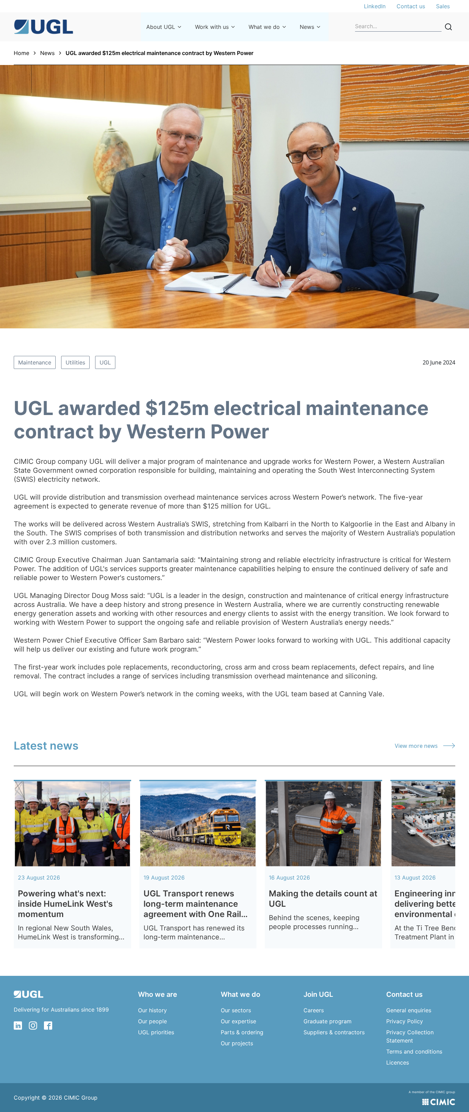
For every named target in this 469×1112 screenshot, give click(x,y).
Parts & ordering (242, 1032)
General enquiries (408, 1010)
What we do (264, 26)
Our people (152, 1021)
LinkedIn (375, 6)
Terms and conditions (414, 1051)
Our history (152, 1010)
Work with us (212, 26)
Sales (443, 6)
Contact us (411, 6)
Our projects (237, 1043)
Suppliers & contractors (334, 1032)
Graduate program (328, 1021)
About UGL (160, 26)
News (307, 26)
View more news (416, 746)
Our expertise (238, 1021)
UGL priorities (156, 1032)
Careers (314, 1010)
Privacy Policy (404, 1021)
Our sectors (236, 1010)
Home (21, 53)
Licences (397, 1062)
